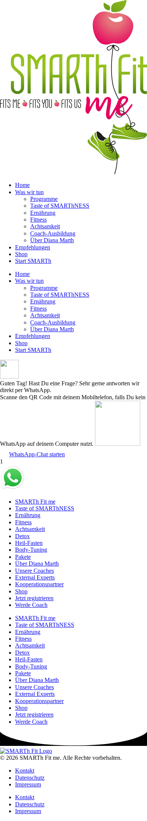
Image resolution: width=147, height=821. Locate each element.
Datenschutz (29, 777)
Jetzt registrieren (34, 598)
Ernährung (42, 213)
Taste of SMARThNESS (59, 205)
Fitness (38, 219)
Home (22, 185)
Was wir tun (29, 192)
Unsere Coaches (34, 570)
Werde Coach (31, 605)
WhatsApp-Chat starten (37, 454)
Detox (22, 536)
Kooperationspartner (39, 584)
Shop (21, 254)
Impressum (28, 784)
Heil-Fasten (29, 543)
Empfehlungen (32, 247)
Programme (44, 199)
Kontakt (24, 770)
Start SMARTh (33, 261)
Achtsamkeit (45, 226)
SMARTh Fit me (35, 501)
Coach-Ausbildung (52, 233)
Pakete (23, 557)
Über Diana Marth (52, 240)
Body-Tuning (31, 549)
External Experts (35, 577)
